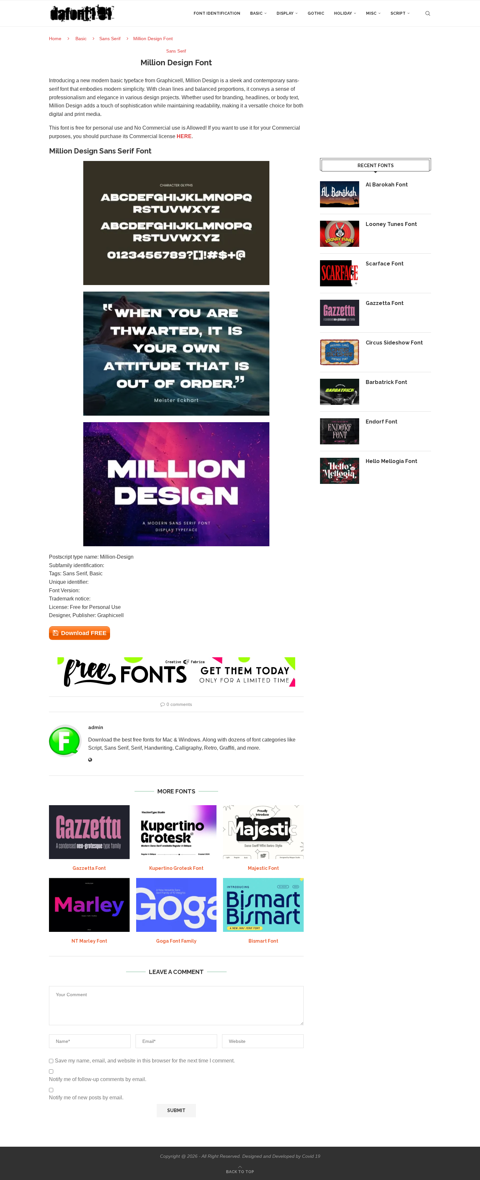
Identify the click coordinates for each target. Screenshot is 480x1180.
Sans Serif (109, 38)
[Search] (427, 13)
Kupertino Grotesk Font (176, 868)
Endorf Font (381, 422)
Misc (371, 13)
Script (398, 13)
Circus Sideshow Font (394, 343)
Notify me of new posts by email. (86, 1097)
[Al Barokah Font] (339, 194)
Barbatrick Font (386, 382)
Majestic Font (263, 868)
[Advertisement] (375, 94)
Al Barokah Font (387, 185)
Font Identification (217, 13)
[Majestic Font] (263, 832)
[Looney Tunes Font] (339, 234)
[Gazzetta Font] (89, 832)
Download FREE (83, 633)
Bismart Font (263, 941)
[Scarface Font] (339, 273)
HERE (184, 136)
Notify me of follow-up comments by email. (97, 1079)
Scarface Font (385, 264)
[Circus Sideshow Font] (339, 352)
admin (95, 727)
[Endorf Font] (339, 431)
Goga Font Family (176, 941)
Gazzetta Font (89, 868)
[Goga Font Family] (176, 905)
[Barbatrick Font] (339, 392)
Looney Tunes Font (391, 224)
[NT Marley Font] (89, 905)
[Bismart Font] (263, 905)
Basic (256, 13)
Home (55, 38)
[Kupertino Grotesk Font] (176, 832)
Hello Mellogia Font (391, 461)
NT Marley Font (89, 941)
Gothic (316, 13)
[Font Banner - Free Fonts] (176, 660)
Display (285, 13)
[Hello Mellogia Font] (339, 471)
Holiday (343, 13)
